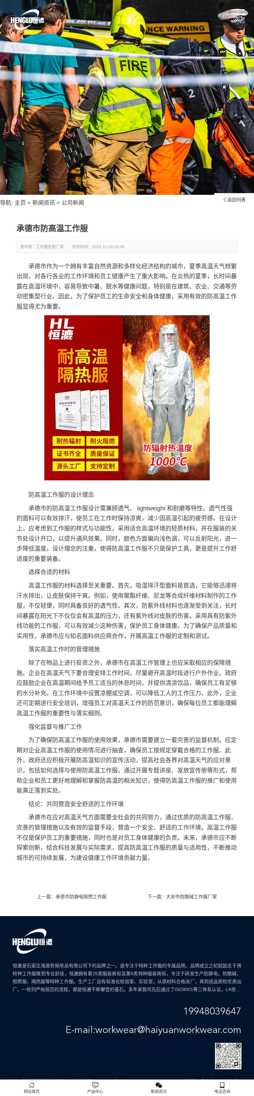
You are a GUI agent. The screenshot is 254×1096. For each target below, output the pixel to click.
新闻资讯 (43, 203)
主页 (20, 203)
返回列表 (234, 199)
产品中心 (95, 1091)
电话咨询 (222, 1091)
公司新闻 (73, 203)
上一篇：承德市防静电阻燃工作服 (71, 896)
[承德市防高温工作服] (127, 481)
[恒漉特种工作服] (27, 19)
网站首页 (32, 1091)
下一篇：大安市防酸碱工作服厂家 (182, 896)
